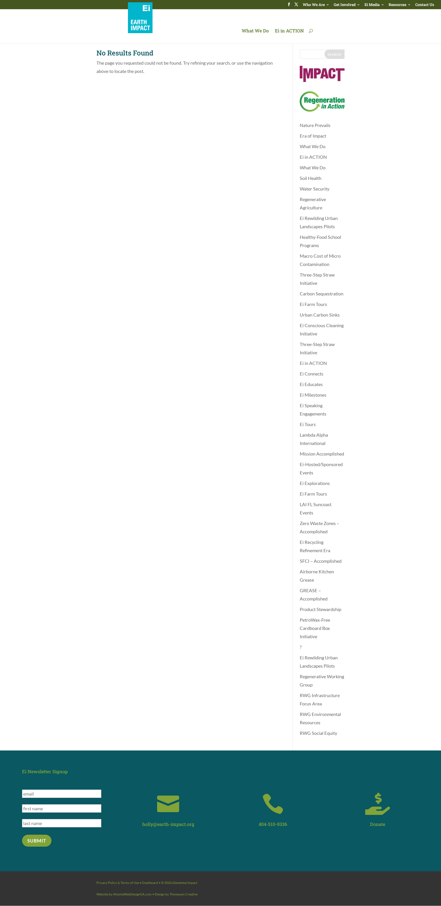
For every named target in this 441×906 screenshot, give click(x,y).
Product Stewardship (320, 609)
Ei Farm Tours (313, 304)
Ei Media (372, 5)
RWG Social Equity (318, 733)
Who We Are (314, 5)
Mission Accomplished (322, 453)
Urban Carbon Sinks (320, 314)
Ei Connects (311, 373)
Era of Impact (313, 135)
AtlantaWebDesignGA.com (132, 894)
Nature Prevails (315, 125)
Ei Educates (311, 384)
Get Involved (345, 5)
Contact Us (424, 5)
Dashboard (150, 883)
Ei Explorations (315, 483)
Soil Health (310, 178)
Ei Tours (308, 424)
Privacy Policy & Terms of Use (117, 883)
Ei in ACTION (289, 31)
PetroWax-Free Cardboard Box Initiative (315, 628)
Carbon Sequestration (321, 293)
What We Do (255, 31)
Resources (397, 5)
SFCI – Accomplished (321, 561)
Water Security (314, 188)
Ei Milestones (313, 395)
